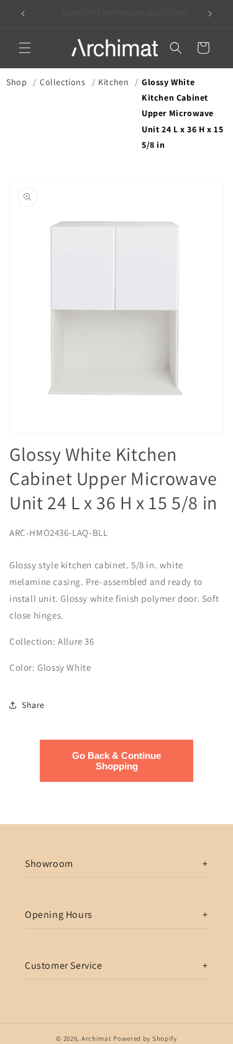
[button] (25, 47)
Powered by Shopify (145, 1038)
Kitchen (113, 82)
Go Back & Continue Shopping (116, 760)
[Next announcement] (210, 13)
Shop (16, 82)
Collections (63, 82)
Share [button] (33, 704)
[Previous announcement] (23, 13)
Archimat (96, 1038)
